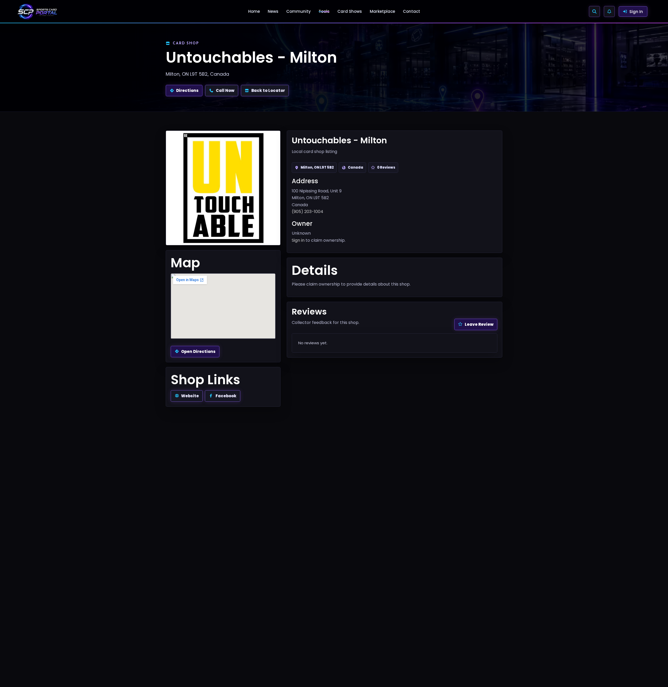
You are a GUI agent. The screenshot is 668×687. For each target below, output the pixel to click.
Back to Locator (268, 90)
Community (298, 11)
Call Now (225, 90)
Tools (324, 11)
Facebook (226, 396)
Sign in (298, 240)
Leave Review (479, 324)
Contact (411, 11)
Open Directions (198, 351)
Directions (187, 90)
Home (254, 11)
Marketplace (382, 11)
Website (190, 396)
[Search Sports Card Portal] (594, 11)
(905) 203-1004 (307, 212)
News (273, 11)
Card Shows (349, 11)
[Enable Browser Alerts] (609, 11)
